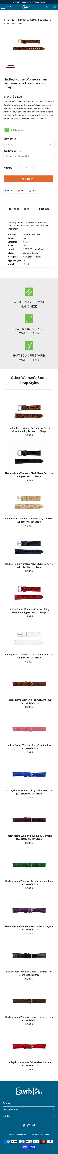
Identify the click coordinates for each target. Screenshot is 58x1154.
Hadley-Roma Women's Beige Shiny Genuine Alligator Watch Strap (29, 520)
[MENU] (1, 7)
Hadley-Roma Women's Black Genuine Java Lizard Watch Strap (29, 973)
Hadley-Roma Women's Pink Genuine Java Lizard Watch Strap (29, 747)
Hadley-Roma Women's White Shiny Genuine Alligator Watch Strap (29, 656)
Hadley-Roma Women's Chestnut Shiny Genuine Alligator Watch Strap (29, 429)
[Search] (47, 7)
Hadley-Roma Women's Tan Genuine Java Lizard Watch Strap (25, 83)
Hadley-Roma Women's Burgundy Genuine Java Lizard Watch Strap (29, 837)
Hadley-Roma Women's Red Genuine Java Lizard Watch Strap (29, 1064)
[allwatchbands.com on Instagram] (29, 1125)
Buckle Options (11, 151)
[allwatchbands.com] (29, 7)
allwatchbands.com (23, 1134)
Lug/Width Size (11, 139)
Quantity (8, 168)
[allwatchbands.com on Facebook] (24, 1125)
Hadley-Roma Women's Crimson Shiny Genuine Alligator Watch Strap (29, 611)
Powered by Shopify (40, 1134)
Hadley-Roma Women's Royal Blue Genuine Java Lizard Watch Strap (29, 792)
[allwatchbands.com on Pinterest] (34, 1125)
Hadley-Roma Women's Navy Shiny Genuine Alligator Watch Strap (29, 565)
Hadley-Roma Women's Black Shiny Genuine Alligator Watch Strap (29, 475)
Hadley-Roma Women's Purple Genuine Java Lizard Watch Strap (29, 928)
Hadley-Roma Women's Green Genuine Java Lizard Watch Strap (29, 882)
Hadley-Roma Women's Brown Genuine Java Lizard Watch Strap (29, 1018)
